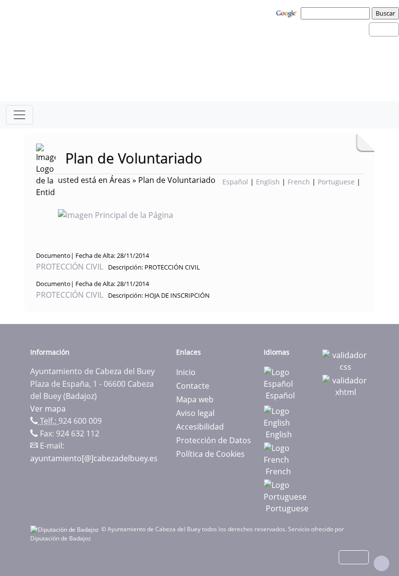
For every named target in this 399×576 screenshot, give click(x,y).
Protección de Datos (213, 440)
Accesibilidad (200, 426)
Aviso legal (195, 413)
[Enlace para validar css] (345, 360)
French (299, 181)
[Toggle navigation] (19, 115)
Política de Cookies (210, 454)
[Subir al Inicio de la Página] (381, 563)
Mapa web (195, 399)
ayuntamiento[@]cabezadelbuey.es (94, 458)
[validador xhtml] (345, 385)
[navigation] (336, 13)
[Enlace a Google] (287, 12)
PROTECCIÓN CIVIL (70, 266)
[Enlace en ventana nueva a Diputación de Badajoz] (65, 529)
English (268, 181)
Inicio (186, 372)
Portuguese (336, 181)
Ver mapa (48, 408)
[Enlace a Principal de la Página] (131, 214)
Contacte (192, 385)
